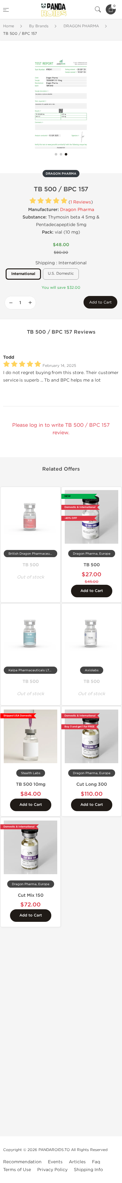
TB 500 (31, 565)
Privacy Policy (52, 1169)
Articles (77, 1162)
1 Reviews (80, 202)
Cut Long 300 (91, 784)
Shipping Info (88, 1169)
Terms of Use (17, 1169)
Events (55, 1162)
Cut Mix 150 (30, 895)
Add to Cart (100, 302)
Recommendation (22, 1162)
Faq (96, 1162)
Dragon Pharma (77, 209)
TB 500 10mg (30, 784)
